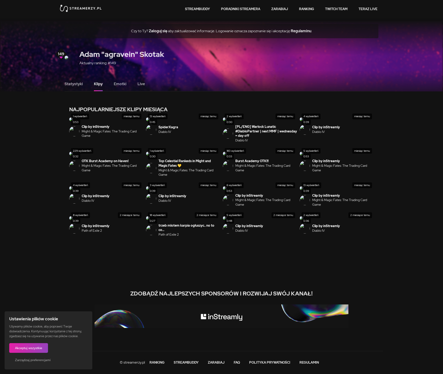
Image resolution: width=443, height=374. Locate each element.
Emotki (120, 84)
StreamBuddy (197, 9)
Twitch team (336, 9)
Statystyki (74, 84)
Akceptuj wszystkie (28, 348)
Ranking (306, 9)
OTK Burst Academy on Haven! (105, 161)
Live (141, 84)
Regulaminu (301, 31)
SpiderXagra (168, 127)
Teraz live (368, 9)
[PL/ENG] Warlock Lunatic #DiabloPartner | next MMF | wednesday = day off (266, 131)
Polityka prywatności (269, 362)
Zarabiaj (279, 9)
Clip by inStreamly (95, 127)
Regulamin (309, 362)
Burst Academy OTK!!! (252, 161)
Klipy (98, 84)
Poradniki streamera (240, 9)
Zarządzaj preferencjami (33, 360)
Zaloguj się (158, 31)
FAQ (237, 362)
